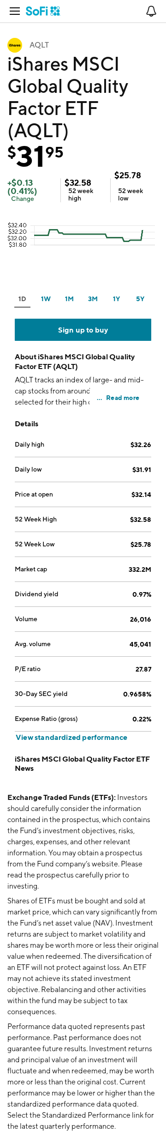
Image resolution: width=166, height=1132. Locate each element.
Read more (122, 397)
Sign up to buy (83, 329)
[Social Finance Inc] (43, 11)
